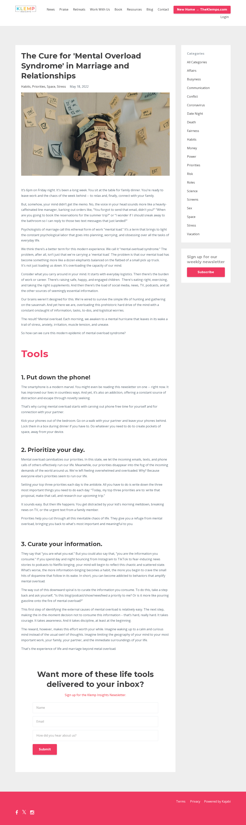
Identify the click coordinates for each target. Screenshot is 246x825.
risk (190, 174)
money (192, 148)
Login (224, 17)
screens (192, 199)
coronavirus (196, 105)
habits (26, 86)
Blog (149, 9)
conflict (192, 96)
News (51, 9)
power (191, 156)
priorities (38, 86)
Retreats (79, 9)
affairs (191, 70)
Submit (45, 749)
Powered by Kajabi (217, 801)
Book (118, 9)
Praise (63, 9)
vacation (193, 234)
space (51, 86)
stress (61, 86)
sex (189, 208)
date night (195, 113)
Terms (180, 801)
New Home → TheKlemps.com (202, 9)
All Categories (197, 62)
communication (198, 88)
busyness (194, 79)
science (192, 191)
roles (191, 182)
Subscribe (206, 272)
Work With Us (100, 9)
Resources (134, 9)
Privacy (195, 801)
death (191, 122)
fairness (193, 131)
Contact (163, 9)
